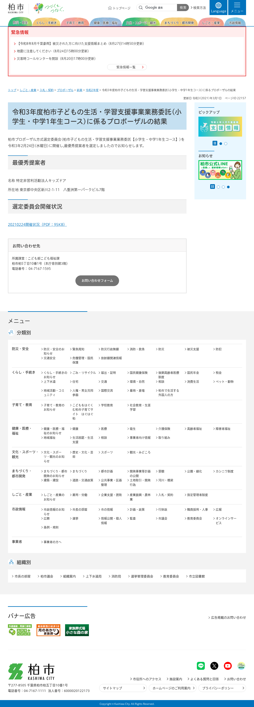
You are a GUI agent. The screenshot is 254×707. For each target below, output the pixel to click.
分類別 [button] (24, 332)
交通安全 (50, 358)
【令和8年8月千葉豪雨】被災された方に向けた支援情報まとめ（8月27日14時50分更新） (81, 43)
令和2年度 (92, 90)
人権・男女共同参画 (82, 393)
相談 (161, 381)
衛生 (133, 428)
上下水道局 (94, 576)
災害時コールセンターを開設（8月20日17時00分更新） (57, 58)
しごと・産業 (28, 90)
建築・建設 (51, 480)
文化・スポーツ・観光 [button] (25, 454)
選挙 (75, 518)
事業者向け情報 (140, 437)
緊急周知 (78, 349)
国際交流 (107, 390)
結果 (79, 90)
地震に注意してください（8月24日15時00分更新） (54, 51)
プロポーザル (65, 90)
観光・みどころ (140, 452)
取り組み (164, 437)
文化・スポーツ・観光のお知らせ (54, 457)
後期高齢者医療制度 (168, 375)
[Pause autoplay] (214, 143)
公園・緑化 (194, 471)
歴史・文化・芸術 (82, 454)
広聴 (47, 518)
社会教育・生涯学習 (140, 407)
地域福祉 (50, 437)
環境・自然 (137, 381)
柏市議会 (46, 576)
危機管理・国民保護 (82, 360)
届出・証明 (108, 372)
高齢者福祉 (194, 428)
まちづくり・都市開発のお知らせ (55, 473)
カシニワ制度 (225, 471)
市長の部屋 (79, 509)
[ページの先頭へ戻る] (237, 651)
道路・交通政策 (82, 480)
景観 (161, 471)
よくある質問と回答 (204, 679)
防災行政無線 (110, 349)
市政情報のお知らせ (54, 512)
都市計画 (107, 471)
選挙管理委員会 (142, 576)
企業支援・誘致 (111, 494)
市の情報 (107, 509)
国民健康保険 (139, 372)
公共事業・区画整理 (111, 482)
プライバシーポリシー (218, 688)
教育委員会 (194, 518)
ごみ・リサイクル (84, 372)
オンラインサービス (226, 520)
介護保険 (164, 428)
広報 (219, 509)
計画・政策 (137, 509)
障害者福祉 (223, 428)
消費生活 (193, 381)
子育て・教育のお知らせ (54, 407)
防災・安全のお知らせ (54, 351)
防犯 (219, 349)
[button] (237, 7)
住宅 (75, 381)
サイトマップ (112, 688)
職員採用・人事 (197, 509)
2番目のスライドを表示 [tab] (225, 143)
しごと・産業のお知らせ (54, 497)
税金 (219, 372)
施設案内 (175, 679)
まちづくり (79, 471)
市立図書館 (197, 576)
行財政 (162, 509)
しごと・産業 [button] (22, 494)
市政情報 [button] (18, 509)
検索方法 (199, 7)
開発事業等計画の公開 (140, 473)
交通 (104, 381)
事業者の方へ (53, 541)
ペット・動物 (225, 381)
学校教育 (107, 405)
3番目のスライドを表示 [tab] (228, 187)
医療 (104, 428)
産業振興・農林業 (140, 497)
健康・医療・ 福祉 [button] (22, 431)
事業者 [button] (17, 541)
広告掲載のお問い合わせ (228, 617)
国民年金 (193, 372)
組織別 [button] (24, 562)
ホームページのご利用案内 (171, 688)
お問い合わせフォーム (97, 280)
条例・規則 (51, 527)
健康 (75, 428)
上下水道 (50, 381)
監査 (133, 518)
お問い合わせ (236, 679)
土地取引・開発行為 (140, 482)
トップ (12, 90)
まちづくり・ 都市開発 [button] (22, 473)
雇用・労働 (79, 494)
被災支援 (193, 349)
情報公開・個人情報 (111, 520)
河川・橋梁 (165, 480)
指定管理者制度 (197, 494)
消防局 (116, 576)
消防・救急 (137, 349)
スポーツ (107, 452)
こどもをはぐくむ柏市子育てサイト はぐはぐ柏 (82, 412)
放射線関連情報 (111, 358)
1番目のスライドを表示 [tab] (220, 143)
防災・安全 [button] (20, 348)
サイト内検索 (141, 8)
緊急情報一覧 (126, 67)
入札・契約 (47, 90)
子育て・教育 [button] (22, 404)
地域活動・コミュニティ (54, 393)
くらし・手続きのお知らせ (55, 375)
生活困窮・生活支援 (82, 440)
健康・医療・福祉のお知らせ (54, 431)
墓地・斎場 (137, 390)
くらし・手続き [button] (23, 372)
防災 (161, 349)
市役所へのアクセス (147, 679)
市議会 (162, 518)
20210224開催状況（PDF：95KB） (37, 224)
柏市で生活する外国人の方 (168, 393)
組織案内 (69, 576)
